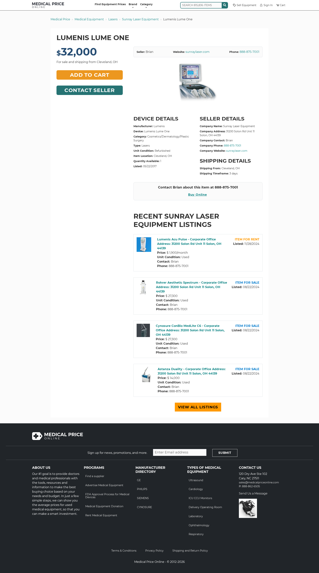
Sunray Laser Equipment (140, 19)
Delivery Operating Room (205, 507)
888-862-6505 (251, 486)
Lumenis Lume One (156, 131)
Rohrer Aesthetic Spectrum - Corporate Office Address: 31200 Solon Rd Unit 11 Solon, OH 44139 (191, 287)
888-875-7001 (249, 52)
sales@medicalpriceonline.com (259, 482)
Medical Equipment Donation (104, 506)
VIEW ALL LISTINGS (198, 407)
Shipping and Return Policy (190, 550)
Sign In (268, 5)
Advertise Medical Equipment (104, 485)
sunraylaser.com (198, 52)
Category (146, 4)
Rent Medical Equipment (101, 515)
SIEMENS (143, 498)
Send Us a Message (253, 493)
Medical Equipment (89, 19)
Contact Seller (89, 90)
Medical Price (60, 19)
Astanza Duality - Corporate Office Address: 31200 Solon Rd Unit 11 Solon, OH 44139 (192, 371)
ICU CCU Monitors (200, 498)
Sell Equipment (246, 5)
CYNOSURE (144, 507)
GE (139, 480)
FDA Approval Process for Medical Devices (107, 496)
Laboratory (196, 516)
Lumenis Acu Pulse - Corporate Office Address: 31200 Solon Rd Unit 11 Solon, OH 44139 (189, 244)
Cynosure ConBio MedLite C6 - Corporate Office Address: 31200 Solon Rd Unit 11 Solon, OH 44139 (190, 330)
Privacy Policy (154, 550)
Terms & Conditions (123, 550)
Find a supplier (94, 476)
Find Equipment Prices (110, 4)
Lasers (113, 19)
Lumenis (159, 126)
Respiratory (196, 534)
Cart (282, 5)
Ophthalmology (199, 525)
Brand (133, 4)
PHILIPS (142, 489)
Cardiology (196, 489)
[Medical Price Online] (48, 5)
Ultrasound (196, 480)
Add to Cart (89, 75)
